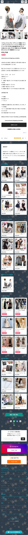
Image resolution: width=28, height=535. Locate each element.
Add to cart (14, 125)
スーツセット (4, 498)
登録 (23, 438)
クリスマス (3, 511)
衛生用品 (3, 494)
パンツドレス (4, 489)
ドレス (2, 476)
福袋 (2, 503)
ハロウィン (3, 507)
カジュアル (3, 485)
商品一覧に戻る (14, 414)
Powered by (12, 521)
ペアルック (3, 472)
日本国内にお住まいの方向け (14, 129)
